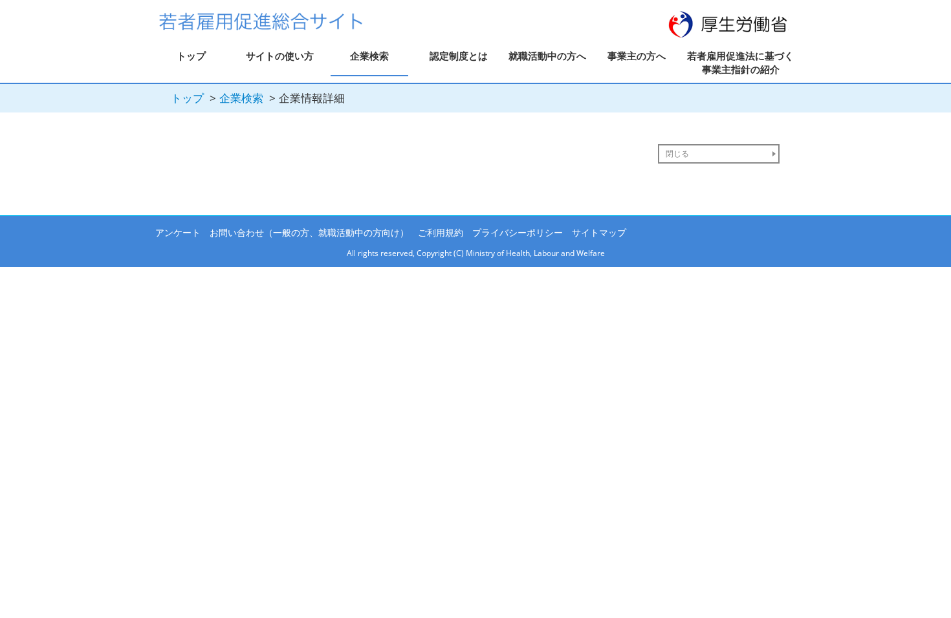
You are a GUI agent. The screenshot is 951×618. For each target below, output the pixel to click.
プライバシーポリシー (517, 232)
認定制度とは (459, 55)
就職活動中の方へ (547, 55)
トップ (191, 55)
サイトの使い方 (280, 55)
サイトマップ (599, 232)
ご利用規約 (440, 232)
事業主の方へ (636, 55)
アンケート (178, 232)
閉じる (677, 153)
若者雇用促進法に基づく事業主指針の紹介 (740, 62)
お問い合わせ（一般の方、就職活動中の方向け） (309, 232)
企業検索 (369, 55)
